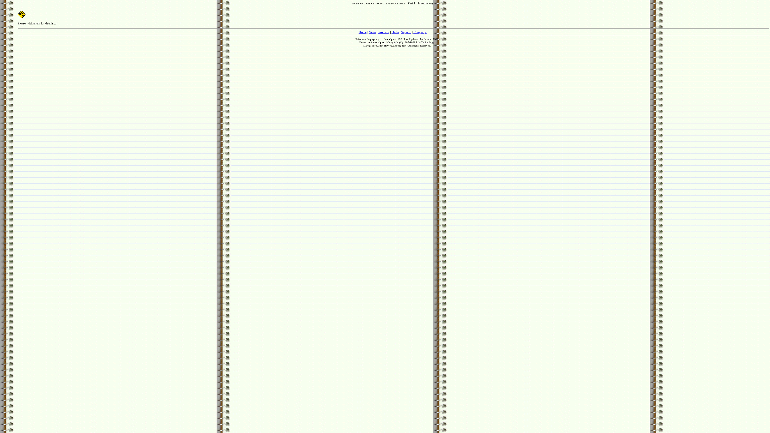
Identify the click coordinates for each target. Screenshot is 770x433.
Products (383, 32)
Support (406, 32)
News (372, 32)
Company (420, 32)
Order (395, 32)
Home (363, 32)
